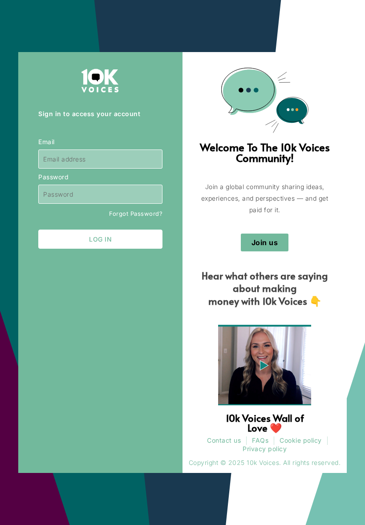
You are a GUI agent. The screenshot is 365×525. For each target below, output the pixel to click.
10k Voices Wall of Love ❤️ (265, 422)
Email (46, 142)
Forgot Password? (135, 213)
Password (53, 177)
